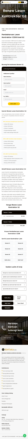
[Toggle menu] (25, 2)
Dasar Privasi (5, 396)
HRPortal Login (5, 410)
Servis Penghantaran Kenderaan (10, 383)
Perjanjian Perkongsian (7, 403)
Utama (3, 28)
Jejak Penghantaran (7, 386)
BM (19, 2)
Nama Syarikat (7, 83)
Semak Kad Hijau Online (8, 376)
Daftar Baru (7, 298)
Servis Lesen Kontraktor (11, 28)
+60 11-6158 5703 (6, 429)
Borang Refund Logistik (8, 388)
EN (22, 2)
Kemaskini (7, 308)
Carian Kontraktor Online (8, 381)
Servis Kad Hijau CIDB (8, 371)
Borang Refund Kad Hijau (8, 373)
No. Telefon (6, 96)
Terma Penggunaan (6, 398)
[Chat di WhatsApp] (24, 435)
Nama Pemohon (8, 76)
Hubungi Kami (7, 337)
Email (5, 89)
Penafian (4, 401)
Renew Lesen (21, 28)
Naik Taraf (7, 303)
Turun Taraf (20, 303)
